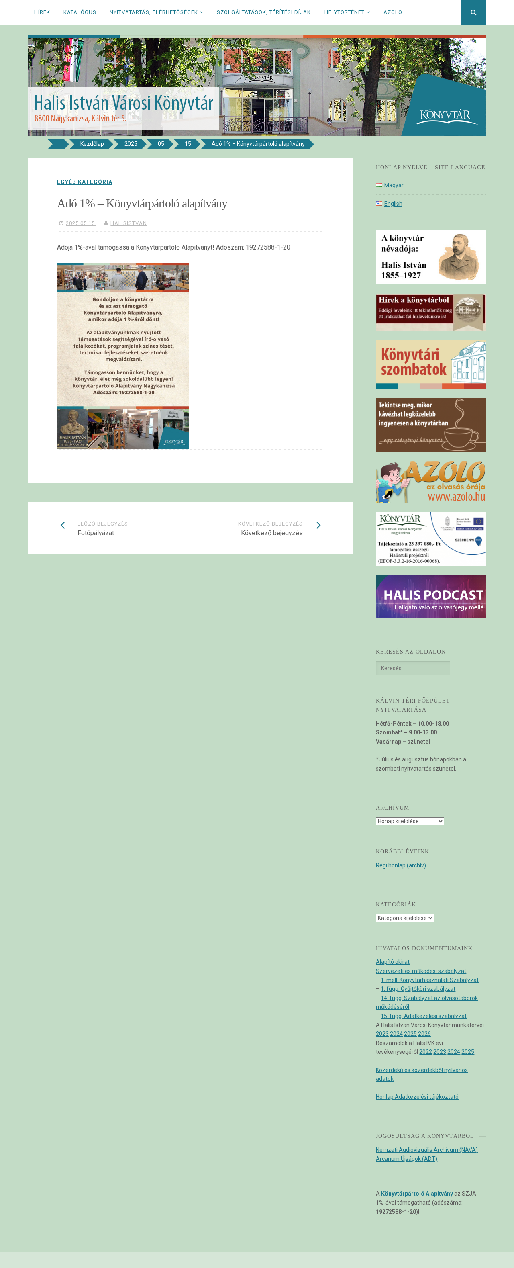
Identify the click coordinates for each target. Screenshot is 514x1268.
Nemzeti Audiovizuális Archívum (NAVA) (427, 1150)
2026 (424, 1034)
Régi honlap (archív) (401, 865)
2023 (382, 1034)
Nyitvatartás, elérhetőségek (154, 12)
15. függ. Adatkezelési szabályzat (424, 1016)
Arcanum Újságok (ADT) (406, 1159)
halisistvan (128, 223)
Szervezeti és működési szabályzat (421, 971)
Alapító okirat (393, 962)
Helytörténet (344, 12)
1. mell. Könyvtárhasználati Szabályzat (430, 980)
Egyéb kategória (84, 182)
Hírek (42, 12)
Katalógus (79, 12)
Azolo (392, 12)
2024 (396, 1034)
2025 (410, 1034)
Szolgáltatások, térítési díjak (264, 12)
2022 (425, 1052)
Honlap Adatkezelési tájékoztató (417, 1097)
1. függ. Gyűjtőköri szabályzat (418, 989)
